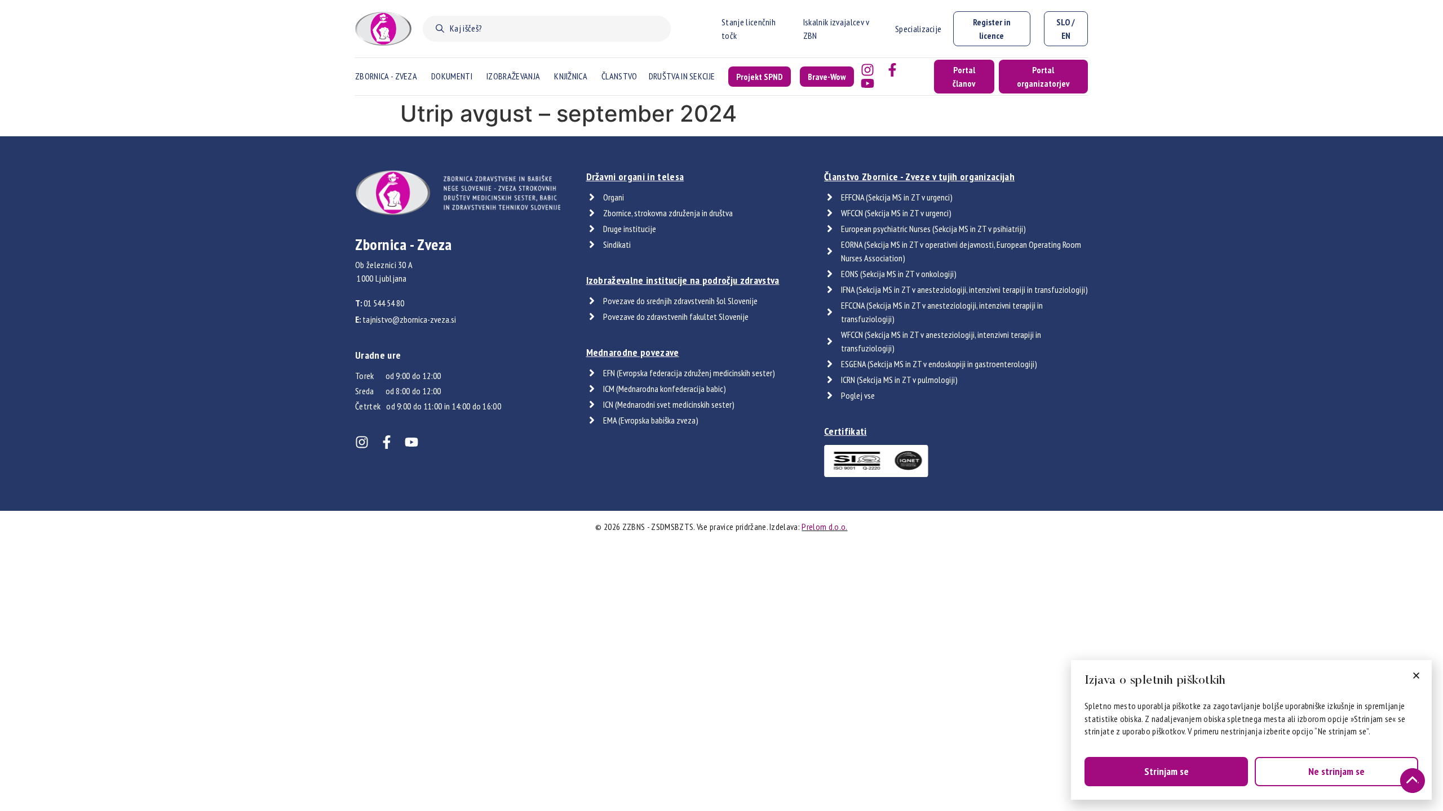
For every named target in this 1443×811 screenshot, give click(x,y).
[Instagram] (867, 70)
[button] (1416, 675)
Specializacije (918, 28)
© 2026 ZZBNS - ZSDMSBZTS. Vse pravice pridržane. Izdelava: (721, 526)
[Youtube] (867, 83)
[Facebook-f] (892, 70)
